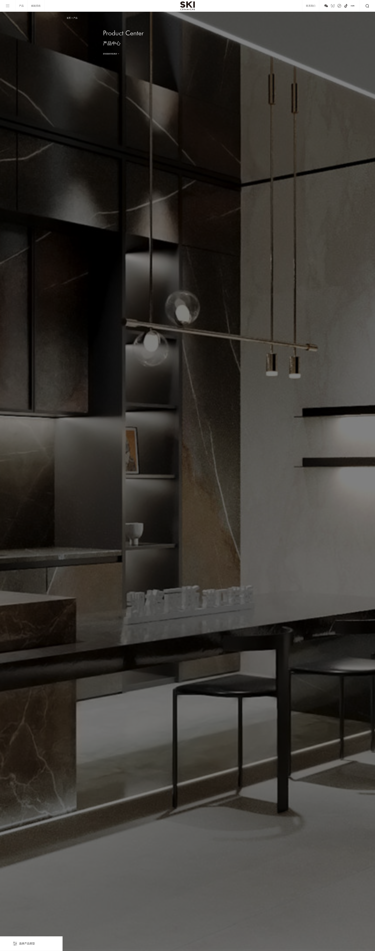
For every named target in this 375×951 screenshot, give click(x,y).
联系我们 (310, 6)
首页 (69, 18)
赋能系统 (36, 6)
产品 (21, 6)
